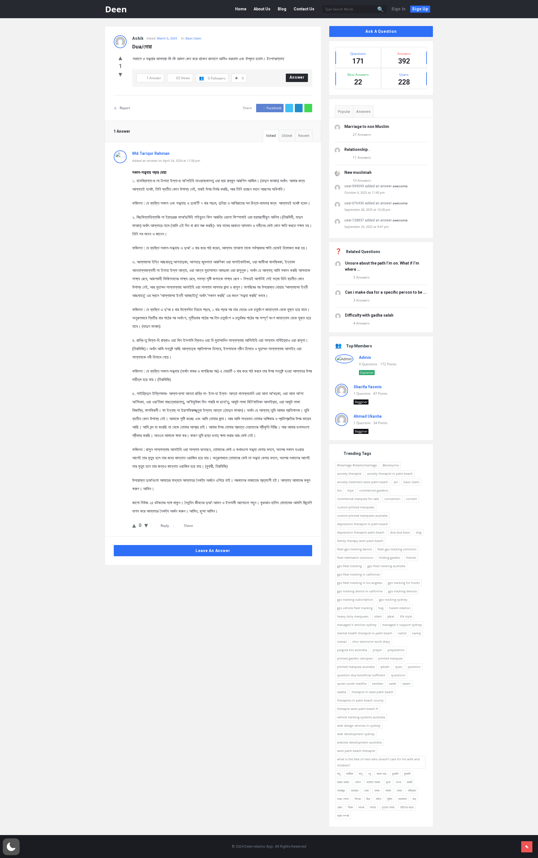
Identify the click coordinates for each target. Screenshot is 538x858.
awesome (400, 186)
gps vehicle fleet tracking (355, 608)
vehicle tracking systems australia (361, 717)
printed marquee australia (356, 667)
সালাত (373, 807)
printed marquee (390, 658)
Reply (165, 525)
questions (398, 675)
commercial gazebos (373, 490)
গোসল (358, 782)
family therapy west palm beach (360, 541)
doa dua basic (400, 532)
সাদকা (361, 807)
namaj (416, 633)
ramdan (377, 683)
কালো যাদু (381, 774)
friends (411, 557)
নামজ (377, 790)
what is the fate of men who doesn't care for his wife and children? (378, 762)
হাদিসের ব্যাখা (407, 807)
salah (392, 683)
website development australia (359, 742)
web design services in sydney (359, 725)
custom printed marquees (355, 507)
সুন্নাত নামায (388, 807)
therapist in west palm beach (372, 692)
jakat (390, 616)
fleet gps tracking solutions (396, 549)
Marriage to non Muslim (366, 126)
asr (396, 482)
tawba (341, 692)
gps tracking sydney (393, 599)
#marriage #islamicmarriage (357, 465)
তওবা (398, 782)
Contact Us (304, 9)
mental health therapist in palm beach (364, 633)
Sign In (398, 9)
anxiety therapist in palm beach (390, 473)
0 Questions (368, 364)
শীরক (350, 807)
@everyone (390, 465)
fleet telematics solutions (355, 557)
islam (378, 616)
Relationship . (357, 149)
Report (125, 108)
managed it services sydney (357, 625)
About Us (262, 9)
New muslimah (358, 172)
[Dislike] (120, 74)
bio (339, 490)
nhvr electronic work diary (371, 641)
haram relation (400, 608)
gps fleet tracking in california (358, 574)
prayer (377, 650)
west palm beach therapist (356, 751)
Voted (271, 136)
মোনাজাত (402, 799)
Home (240, 9)
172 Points (388, 364)
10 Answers (362, 180)
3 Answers (361, 300)
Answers (363, 111)
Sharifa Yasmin (368, 387)
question (414, 667)
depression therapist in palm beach (362, 524)
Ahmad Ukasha (368, 416)
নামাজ (388, 790)
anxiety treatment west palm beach (362, 482)
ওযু (369, 774)
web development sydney (356, 734)
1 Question (362, 393)
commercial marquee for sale (358, 499)
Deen (116, 9)
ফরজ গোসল (343, 799)
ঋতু (360, 774)
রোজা (339, 807)
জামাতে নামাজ (373, 782)
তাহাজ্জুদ (341, 790)
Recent (303, 136)
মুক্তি (389, 799)
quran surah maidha (352, 683)
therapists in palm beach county (360, 700)
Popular (344, 111)
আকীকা (349, 774)
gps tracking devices (402, 591)
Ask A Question (380, 31)
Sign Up (420, 9)
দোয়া (366, 790)
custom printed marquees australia (362, 515)
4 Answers (361, 323)
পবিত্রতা (412, 790)
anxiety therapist (349, 473)
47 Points (380, 393)
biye (350, 490)
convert (411, 499)
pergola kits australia (352, 650)
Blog (282, 9)
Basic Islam (193, 38)
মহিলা (378, 799)
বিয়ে (368, 799)
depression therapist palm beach (360, 532)
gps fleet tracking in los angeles (359, 583)
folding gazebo (389, 557)
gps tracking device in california (359, 591)
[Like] (120, 57)
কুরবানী (407, 774)
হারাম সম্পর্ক (343, 815)
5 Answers (361, 277)
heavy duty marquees (352, 616)
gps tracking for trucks (404, 583)
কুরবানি (395, 774)
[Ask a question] (526, 846)
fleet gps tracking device (354, 549)
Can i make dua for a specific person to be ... (385, 292)
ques (398, 667)
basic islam (411, 482)
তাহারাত (354, 790)
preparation (396, 650)
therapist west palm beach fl (357, 709)
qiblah (384, 667)
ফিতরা (358, 799)
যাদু (414, 799)
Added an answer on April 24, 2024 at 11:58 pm (166, 160)
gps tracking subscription (355, 599)
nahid (402, 633)
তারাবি (409, 782)
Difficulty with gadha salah (369, 315)
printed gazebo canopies (355, 658)
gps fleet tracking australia (386, 566)
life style (406, 616)
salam (406, 683)
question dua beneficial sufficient (361, 675)
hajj (381, 608)
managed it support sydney (402, 625)
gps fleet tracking (349, 566)
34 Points (380, 422)
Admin (365, 357)
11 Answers (362, 157)
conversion (392, 499)
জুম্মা (388, 782)
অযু (338, 774)
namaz (342, 641)
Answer (297, 77)
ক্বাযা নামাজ (343, 782)
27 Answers (362, 134)
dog (418, 532)
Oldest (287, 136)
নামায (399, 790)
